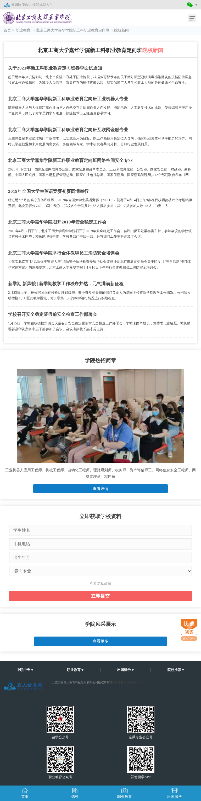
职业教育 (23, 30)
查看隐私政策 (100, 583)
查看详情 (100, 489)
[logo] (33, 15)
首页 (7, 30)
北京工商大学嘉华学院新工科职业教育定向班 (72, 30)
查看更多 (100, 641)
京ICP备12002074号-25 (128, 682)
